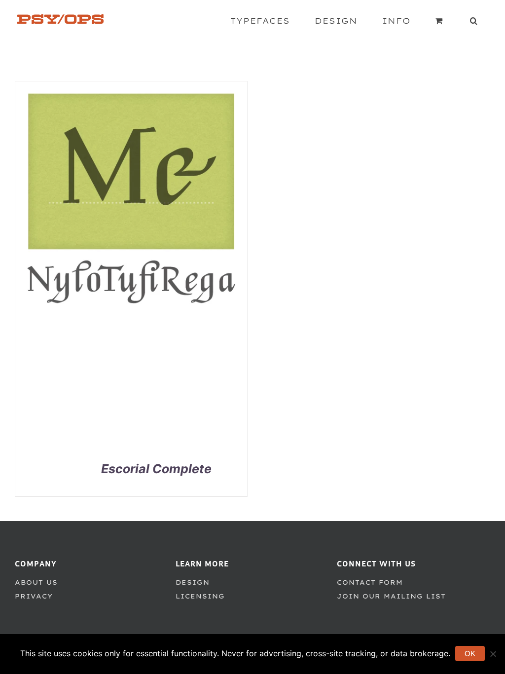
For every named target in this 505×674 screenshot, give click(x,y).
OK (470, 653)
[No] (493, 654)
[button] (474, 20)
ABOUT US (36, 582)
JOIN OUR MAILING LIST (391, 596)
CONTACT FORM (370, 582)
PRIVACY (34, 596)
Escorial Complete (156, 468)
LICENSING (200, 596)
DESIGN (193, 582)
